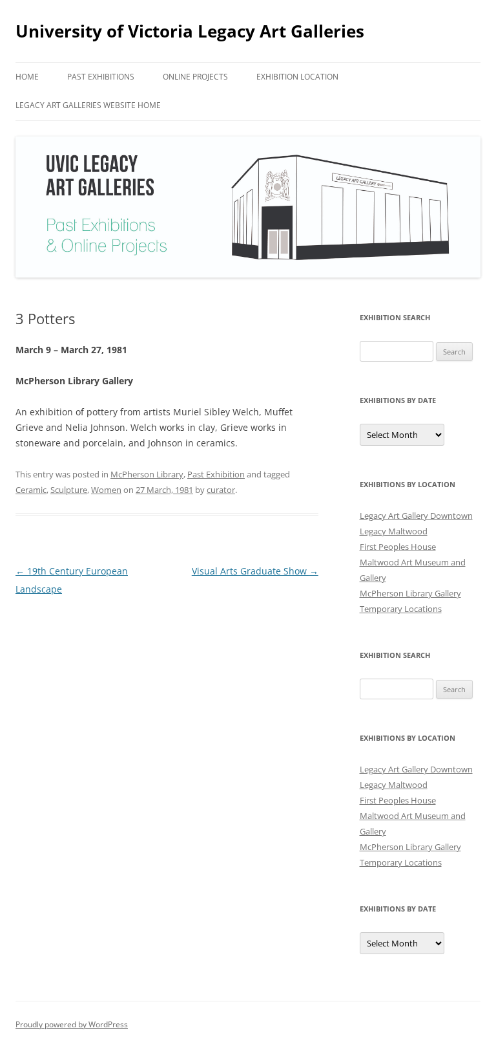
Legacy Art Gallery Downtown (416, 515)
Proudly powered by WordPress (72, 1024)
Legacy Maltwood (394, 531)
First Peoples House (398, 546)
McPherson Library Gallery (410, 593)
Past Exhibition (216, 474)
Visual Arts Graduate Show (255, 571)
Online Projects (195, 76)
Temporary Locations (401, 609)
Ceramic (31, 490)
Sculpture (68, 490)
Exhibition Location (297, 76)
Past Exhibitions (100, 76)
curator (221, 490)
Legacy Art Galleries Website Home (88, 105)
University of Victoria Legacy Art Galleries (190, 31)
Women (106, 490)
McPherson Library (146, 474)
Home (27, 76)
